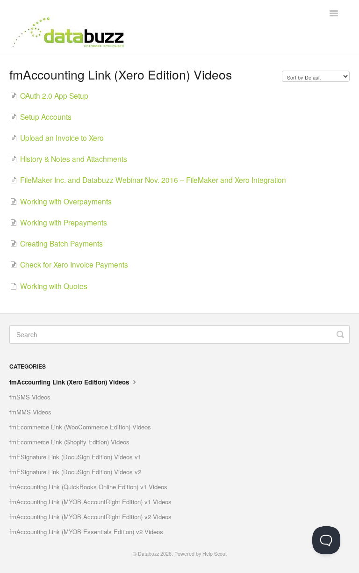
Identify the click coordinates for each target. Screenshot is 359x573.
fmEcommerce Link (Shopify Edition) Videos (69, 441)
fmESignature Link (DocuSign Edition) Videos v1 (75, 456)
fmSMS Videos (29, 396)
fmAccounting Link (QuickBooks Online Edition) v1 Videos (88, 486)
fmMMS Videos (30, 411)
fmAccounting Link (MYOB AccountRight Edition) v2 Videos (90, 516)
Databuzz (148, 553)
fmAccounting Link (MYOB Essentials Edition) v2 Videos (86, 531)
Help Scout (214, 553)
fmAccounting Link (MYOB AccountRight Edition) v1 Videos (90, 501)
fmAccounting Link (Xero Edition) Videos (70, 381)
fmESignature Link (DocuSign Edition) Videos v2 (75, 471)
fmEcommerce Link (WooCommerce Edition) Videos (80, 426)
